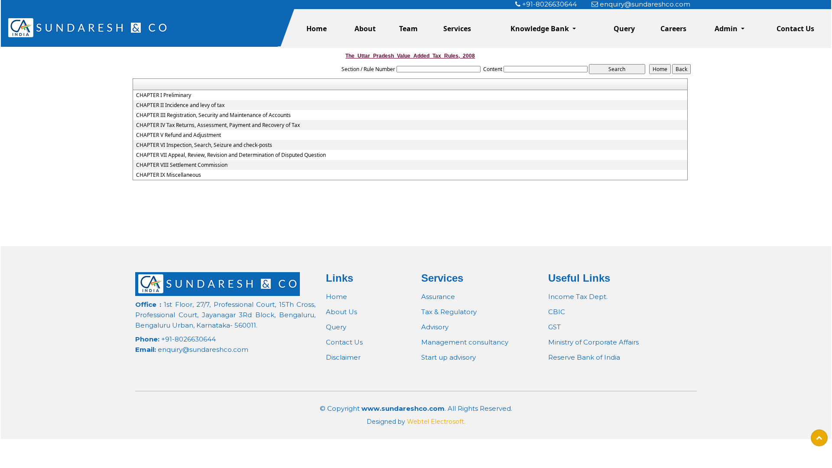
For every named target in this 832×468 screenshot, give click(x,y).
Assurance (438, 296)
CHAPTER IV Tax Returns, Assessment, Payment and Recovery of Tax (218, 125)
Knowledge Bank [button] (540, 28)
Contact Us (795, 28)
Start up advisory (448, 357)
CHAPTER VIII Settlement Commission (182, 165)
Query (624, 28)
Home (316, 28)
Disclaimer (343, 357)
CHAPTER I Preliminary (163, 95)
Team (408, 28)
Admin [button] (727, 28)
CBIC (556, 312)
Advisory (434, 327)
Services (457, 28)
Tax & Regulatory (449, 312)
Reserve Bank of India (584, 357)
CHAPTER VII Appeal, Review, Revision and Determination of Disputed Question (231, 155)
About (365, 28)
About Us (341, 312)
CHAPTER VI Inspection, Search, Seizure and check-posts (204, 145)
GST (554, 327)
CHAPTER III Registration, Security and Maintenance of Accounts (213, 115)
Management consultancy (464, 342)
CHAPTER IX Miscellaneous (168, 175)
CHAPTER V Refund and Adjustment (178, 135)
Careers (673, 28)
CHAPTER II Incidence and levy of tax (180, 105)
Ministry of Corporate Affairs (593, 342)
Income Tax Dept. (578, 296)
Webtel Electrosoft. (436, 422)
